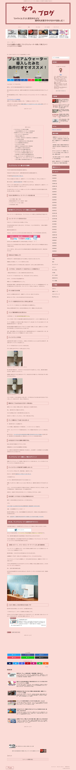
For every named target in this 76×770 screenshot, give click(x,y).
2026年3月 (54, 180)
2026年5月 (54, 178)
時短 (16, 632)
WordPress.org (55, 296)
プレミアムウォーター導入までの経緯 (21, 129)
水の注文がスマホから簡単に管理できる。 (23, 149)
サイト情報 (54, 280)
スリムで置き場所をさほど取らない (22, 142)
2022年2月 (54, 207)
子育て (53, 259)
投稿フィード (55, 291)
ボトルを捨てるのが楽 (19, 139)
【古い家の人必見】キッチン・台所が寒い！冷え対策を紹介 (60, 157)
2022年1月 (54, 210)
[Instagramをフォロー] (22, 663)
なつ (61, 74)
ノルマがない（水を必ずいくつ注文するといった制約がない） (27, 137)
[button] (68, 57)
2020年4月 (54, 248)
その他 (53, 272)
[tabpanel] (12, 33)
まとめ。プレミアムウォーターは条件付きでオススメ (24, 156)
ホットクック (55, 264)
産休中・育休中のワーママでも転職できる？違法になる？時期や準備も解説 (60, 162)
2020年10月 (54, 237)
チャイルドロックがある (19, 144)
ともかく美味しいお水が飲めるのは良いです (23, 159)
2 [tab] (38, 39)
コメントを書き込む (27, 759)
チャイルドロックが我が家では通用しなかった (24, 152)
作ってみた (54, 269)
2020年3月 (54, 251)
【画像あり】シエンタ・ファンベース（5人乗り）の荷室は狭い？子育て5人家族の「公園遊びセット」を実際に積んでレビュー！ (60, 140)
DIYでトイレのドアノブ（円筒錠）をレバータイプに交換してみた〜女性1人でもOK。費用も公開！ (60, 152)
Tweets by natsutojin (56, 129)
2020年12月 (54, 234)
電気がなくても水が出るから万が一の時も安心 (24, 146)
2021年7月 (54, 226)
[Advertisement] (27, 50)
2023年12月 (54, 183)
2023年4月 (54, 191)
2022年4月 (54, 202)
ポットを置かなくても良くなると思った (22, 147)
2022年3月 (54, 205)
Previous (6, 33)
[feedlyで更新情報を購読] (39, 663)
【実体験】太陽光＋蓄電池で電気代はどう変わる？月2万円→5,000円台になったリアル (60, 146)
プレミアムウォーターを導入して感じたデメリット (23, 151)
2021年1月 (54, 232)
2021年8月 (54, 224)
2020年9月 (54, 240)
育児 (19, 632)
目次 (26, 127)
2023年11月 (54, 186)
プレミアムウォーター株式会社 (13, 99)
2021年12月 (54, 213)
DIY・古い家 (54, 275)
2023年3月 (54, 194)
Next (69, 33)
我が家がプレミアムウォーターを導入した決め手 (23, 132)
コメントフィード (56, 294)
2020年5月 (54, 245)
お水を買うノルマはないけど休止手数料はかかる (24, 154)
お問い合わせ (67, 766)
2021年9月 (54, 221)
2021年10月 (54, 218)
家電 (13, 632)
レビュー (9, 632)
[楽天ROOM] (34, 663)
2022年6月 (54, 197)
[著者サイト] (10, 663)
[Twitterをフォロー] (16, 663)
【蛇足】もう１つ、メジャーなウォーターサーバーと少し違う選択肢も (28, 157)
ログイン (54, 288)
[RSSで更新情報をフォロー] (45, 663)
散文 (53, 261)
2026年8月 (54, 175)
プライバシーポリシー (60, 766)
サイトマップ (53, 766)
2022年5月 (54, 199)
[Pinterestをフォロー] (28, 663)
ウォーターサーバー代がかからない (22, 134)
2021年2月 (54, 229)
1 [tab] (37, 39)
